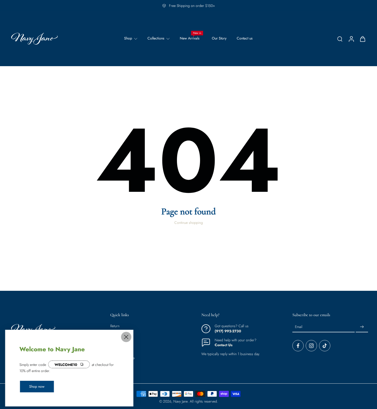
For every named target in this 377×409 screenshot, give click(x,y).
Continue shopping (188, 222)
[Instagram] (311, 346)
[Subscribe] (362, 327)
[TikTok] (324, 346)
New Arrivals (190, 38)
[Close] (126, 337)
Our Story (219, 38)
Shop (128, 38)
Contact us (245, 38)
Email (298, 327)
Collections (155, 38)
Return (115, 326)
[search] (339, 39)
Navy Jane (180, 401)
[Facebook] (298, 346)
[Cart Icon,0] (362, 39)
